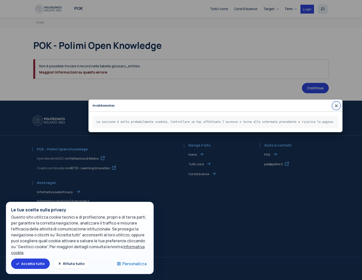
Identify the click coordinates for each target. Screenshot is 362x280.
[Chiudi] (336, 105)
